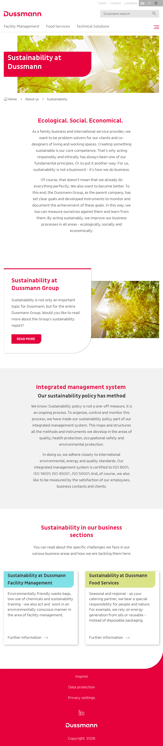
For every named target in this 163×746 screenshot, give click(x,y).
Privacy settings (81, 697)
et (149, 3)
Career (102, 3)
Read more (26, 339)
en (142, 3)
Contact (115, 3)
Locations (130, 3)
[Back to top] (158, 700)
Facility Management (21, 26)
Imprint (81, 676)
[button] (156, 3)
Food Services (58, 26)
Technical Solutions (93, 26)
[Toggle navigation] (155, 27)
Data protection (81, 687)
